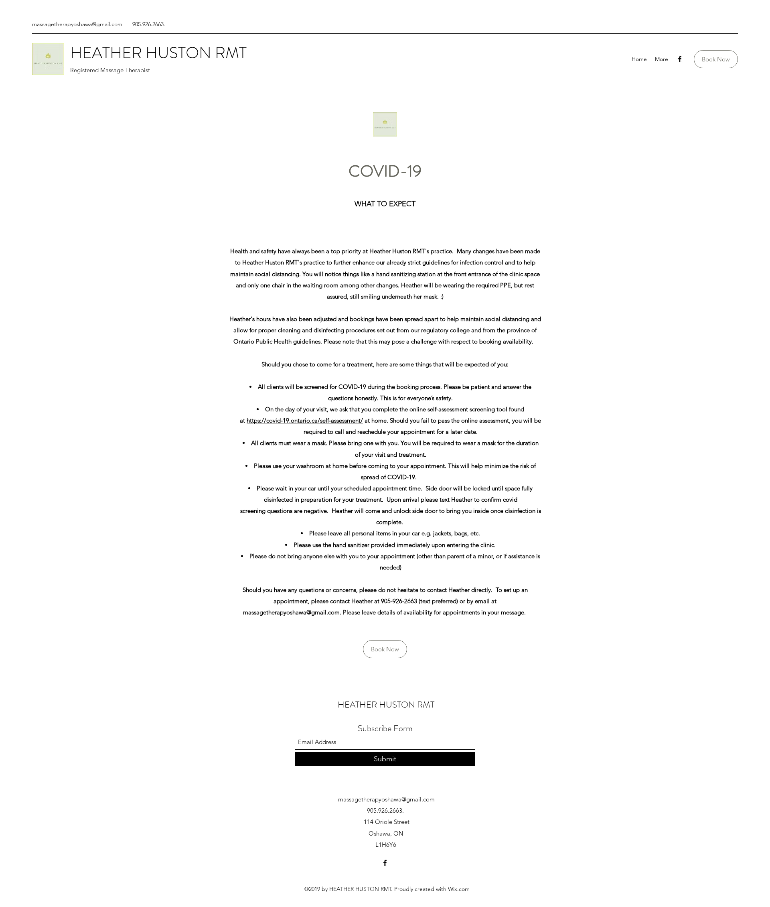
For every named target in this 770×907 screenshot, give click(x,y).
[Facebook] (680, 59)
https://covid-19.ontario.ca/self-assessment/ (305, 420)
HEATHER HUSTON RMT (158, 52)
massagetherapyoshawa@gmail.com (77, 24)
